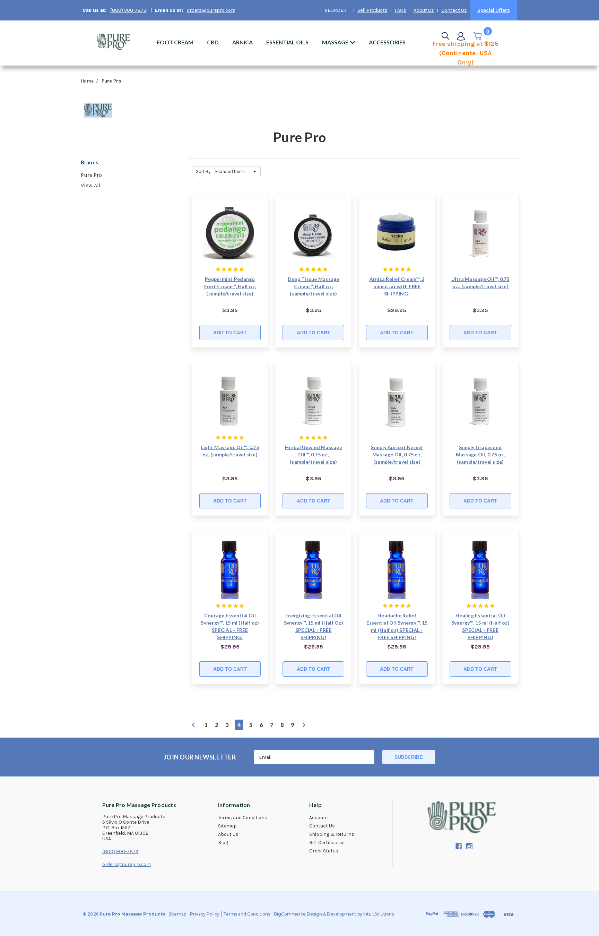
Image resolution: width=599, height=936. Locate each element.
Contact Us (454, 10)
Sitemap (227, 826)
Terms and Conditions (242, 818)
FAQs (400, 10)
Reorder (335, 10)
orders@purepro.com (211, 10)
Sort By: (203, 171)
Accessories (387, 42)
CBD (213, 42)
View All (91, 185)
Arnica (242, 42)
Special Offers (493, 10)
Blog (223, 842)
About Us (424, 10)
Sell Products (372, 10)
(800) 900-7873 (128, 10)
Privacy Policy (204, 914)
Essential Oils (287, 42)
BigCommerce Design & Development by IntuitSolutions (334, 914)
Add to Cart (230, 332)
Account (318, 818)
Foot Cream (175, 42)
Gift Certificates (327, 842)
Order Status (323, 851)
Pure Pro (91, 175)
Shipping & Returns (331, 834)
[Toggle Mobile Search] (445, 36)
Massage (335, 42)
